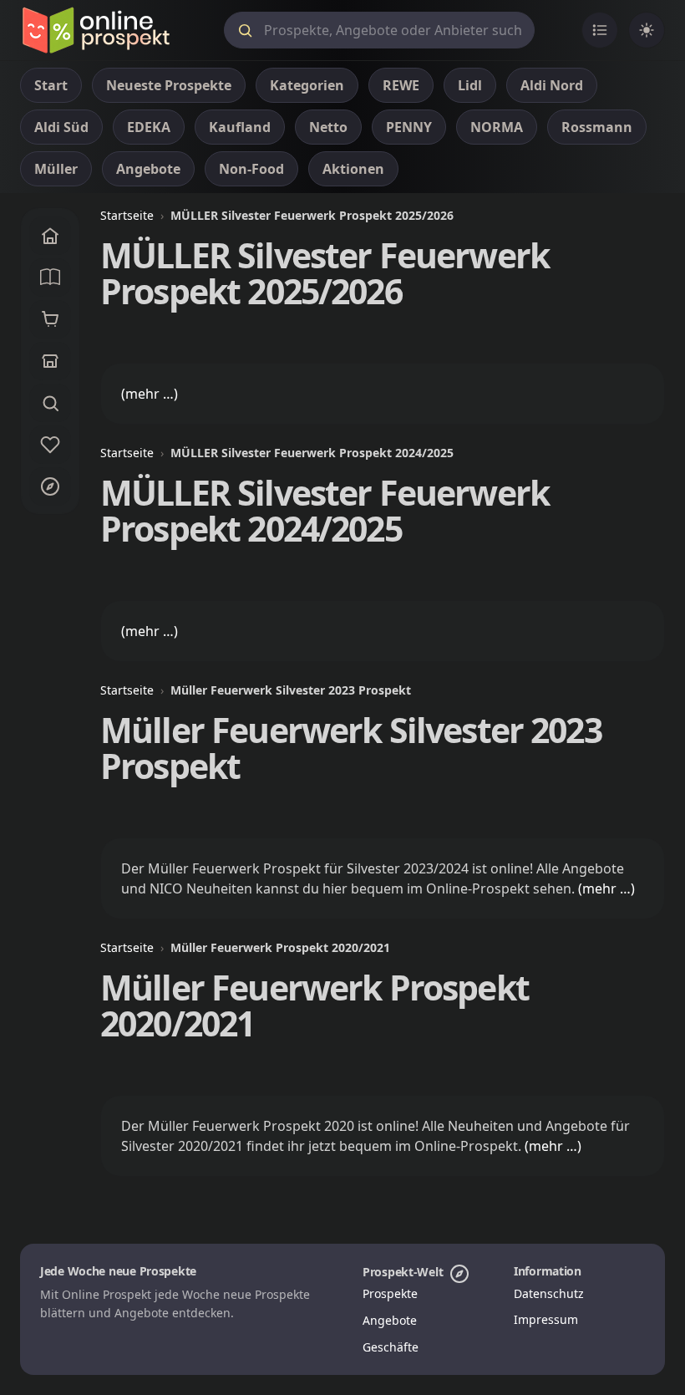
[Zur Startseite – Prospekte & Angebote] (95, 30)
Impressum (546, 1319)
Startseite (127, 215)
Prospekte (390, 1293)
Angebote (390, 1320)
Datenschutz (549, 1293)
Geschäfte (391, 1347)
